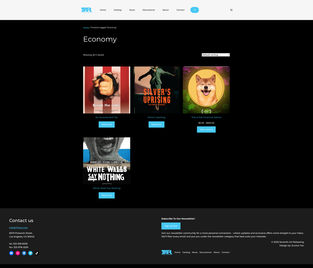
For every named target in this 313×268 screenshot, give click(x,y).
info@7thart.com (18, 227)
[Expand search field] (194, 10)
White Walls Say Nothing (106, 188)
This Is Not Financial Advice (206, 117)
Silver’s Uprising (156, 117)
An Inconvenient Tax (106, 117)
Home (103, 10)
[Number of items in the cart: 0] (231, 10)
